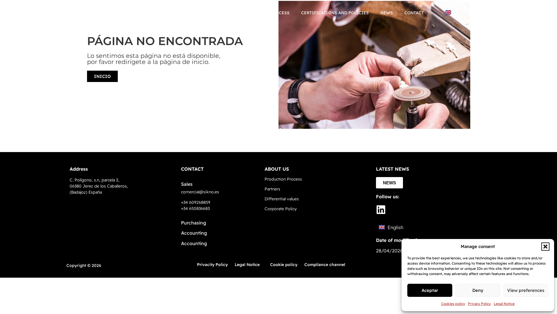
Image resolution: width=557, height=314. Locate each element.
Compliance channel (324, 264)
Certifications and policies (335, 12)
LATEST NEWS (392, 169)
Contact (414, 12)
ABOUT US (277, 169)
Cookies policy (453, 303)
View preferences (525, 290)
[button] (545, 246)
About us (218, 12)
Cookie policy (283, 264)
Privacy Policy (479, 303)
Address (79, 169)
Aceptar (430, 290)
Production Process (265, 12)
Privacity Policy (212, 264)
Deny (477, 290)
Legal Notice (504, 303)
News (386, 12)
